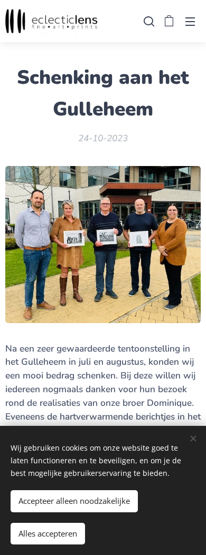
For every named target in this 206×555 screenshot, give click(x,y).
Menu (190, 21)
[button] (147, 21)
